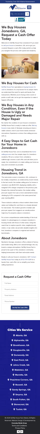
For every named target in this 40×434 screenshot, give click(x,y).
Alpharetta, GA (21, 340)
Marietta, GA (21, 375)
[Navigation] (29, 7)
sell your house (8, 45)
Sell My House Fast (7, 87)
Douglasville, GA (21, 350)
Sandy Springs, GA (21, 390)
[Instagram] (21, 431)
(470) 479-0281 (26, 260)
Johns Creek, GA (21, 365)
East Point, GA (21, 360)
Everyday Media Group (19, 423)
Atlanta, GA (21, 335)
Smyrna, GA (21, 395)
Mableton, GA (21, 370)
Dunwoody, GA (21, 355)
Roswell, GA (21, 385)
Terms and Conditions (19, 425)
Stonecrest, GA (21, 404)
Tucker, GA (21, 409)
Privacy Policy (20, 428)
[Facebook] (18, 431)
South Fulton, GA (21, 400)
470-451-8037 (19, 14)
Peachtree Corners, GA (21, 380)
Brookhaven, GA (21, 345)
